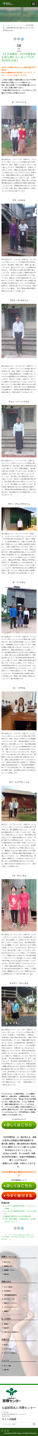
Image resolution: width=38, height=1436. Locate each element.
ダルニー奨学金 (8, 1287)
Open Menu (33, 4)
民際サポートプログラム (10, 1303)
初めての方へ (7, 1262)
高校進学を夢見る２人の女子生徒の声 (17, 1216)
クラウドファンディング (10, 1307)
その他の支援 (7, 1349)
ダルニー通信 (7, 1365)
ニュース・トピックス (16, 25)
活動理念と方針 (8, 1266)
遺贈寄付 (6, 1311)
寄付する (6, 1345)
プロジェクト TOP (9, 1299)
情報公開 (6, 1274)
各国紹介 (6, 1324)
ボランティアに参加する (10, 1353)
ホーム (5, 25)
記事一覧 (6, 1369)
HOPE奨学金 (7, 1291)
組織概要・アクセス (9, 1270)
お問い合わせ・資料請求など (11, 1332)
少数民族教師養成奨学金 (10, 1295)
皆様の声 (6, 1328)
